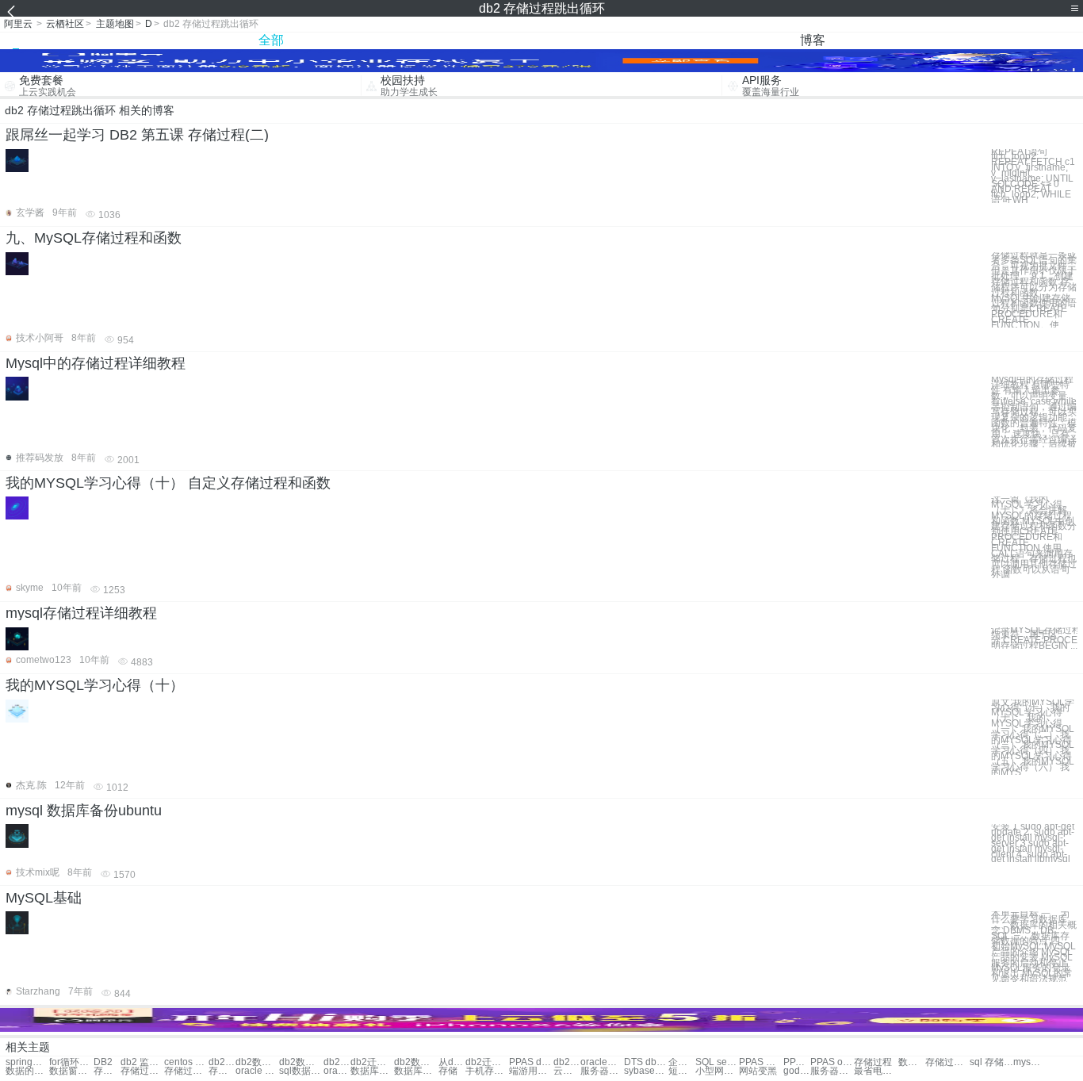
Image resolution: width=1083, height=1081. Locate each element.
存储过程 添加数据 (142, 1071)
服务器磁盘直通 (602, 1071)
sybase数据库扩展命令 (646, 1071)
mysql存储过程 (1026, 1062)
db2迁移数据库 (372, 1062)
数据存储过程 (911, 1062)
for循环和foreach (71, 1062)
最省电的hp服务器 (875, 1071)
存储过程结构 (947, 1062)
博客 (812, 40)
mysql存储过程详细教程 (81, 613)
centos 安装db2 (186, 1062)
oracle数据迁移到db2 (602, 1062)
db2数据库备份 (257, 1062)
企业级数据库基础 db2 (681, 1062)
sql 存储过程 (991, 1062)
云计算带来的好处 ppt (566, 1071)
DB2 (103, 1062)
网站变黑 (758, 1071)
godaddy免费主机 (796, 1071)
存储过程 (873, 1062)
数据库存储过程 (372, 1071)
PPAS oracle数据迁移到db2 (832, 1062)
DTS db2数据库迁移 (646, 1062)
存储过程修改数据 (186, 1071)
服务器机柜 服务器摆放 (832, 1071)
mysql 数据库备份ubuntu (84, 810)
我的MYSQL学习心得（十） (95, 685)
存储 (447, 1071)
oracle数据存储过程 (336, 1071)
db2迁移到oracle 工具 (487, 1062)
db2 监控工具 (142, 1062)
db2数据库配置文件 (416, 1062)
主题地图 (115, 23)
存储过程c (222, 1071)
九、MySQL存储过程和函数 (94, 238)
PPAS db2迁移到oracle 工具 (796, 1062)
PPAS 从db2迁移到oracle (761, 1062)
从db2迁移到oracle (451, 1062)
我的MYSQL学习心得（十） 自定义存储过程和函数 (168, 483)
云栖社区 (65, 23)
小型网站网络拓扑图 (717, 1071)
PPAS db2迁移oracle (531, 1062)
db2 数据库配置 (336, 1062)
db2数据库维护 (301, 1062)
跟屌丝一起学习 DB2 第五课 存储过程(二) (137, 135)
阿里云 (18, 23)
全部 (271, 40)
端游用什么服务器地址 (531, 1071)
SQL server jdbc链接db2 (717, 1062)
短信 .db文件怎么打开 (681, 1071)
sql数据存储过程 (301, 1071)
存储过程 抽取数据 (107, 1071)
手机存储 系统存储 (487, 1071)
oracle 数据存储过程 (257, 1071)
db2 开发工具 (222, 1062)
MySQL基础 (44, 898)
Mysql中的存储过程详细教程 (96, 363)
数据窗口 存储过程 (71, 1071)
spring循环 (27, 1062)
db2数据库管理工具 (566, 1062)
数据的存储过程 (27, 1071)
